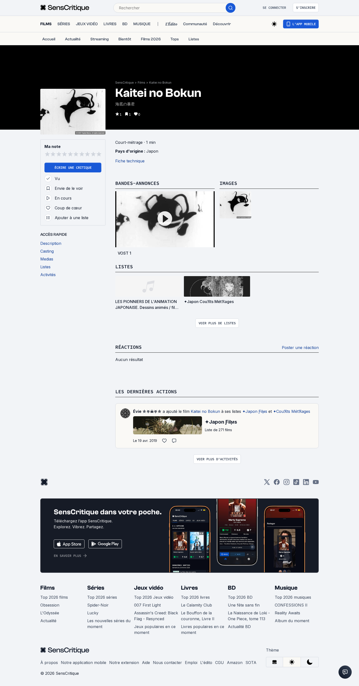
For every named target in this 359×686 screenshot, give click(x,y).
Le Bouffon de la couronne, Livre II (197, 615)
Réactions (128, 347)
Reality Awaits (287, 612)
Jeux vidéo (148, 588)
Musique (286, 588)
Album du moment (292, 620)
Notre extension (124, 662)
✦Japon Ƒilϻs (254, 411)
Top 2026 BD (240, 597)
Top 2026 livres (195, 597)
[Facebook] (277, 484)
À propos (49, 662)
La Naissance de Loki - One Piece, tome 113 (249, 615)
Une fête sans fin (244, 605)
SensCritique (124, 82)
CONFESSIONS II (291, 605)
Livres (189, 588)
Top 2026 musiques (293, 597)
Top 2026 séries (102, 597)
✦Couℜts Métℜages (291, 411)
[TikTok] (296, 484)
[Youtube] (316, 484)
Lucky (92, 612)
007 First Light (147, 605)
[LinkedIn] (306, 484)
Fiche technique (130, 160)
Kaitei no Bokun (160, 82)
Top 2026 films (54, 597)
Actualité (48, 620)
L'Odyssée (49, 612)
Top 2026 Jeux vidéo (153, 597)
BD (232, 588)
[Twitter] (267, 484)
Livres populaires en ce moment (202, 629)
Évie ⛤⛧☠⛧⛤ (147, 411)
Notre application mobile (83, 662)
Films (141, 82)
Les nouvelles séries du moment (108, 623)
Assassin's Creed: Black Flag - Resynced (156, 615)
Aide (146, 662)
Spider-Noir (98, 605)
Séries (95, 588)
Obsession (49, 605)
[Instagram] (286, 484)
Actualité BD (239, 626)
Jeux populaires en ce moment (155, 629)
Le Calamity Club (196, 605)
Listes (124, 266)
